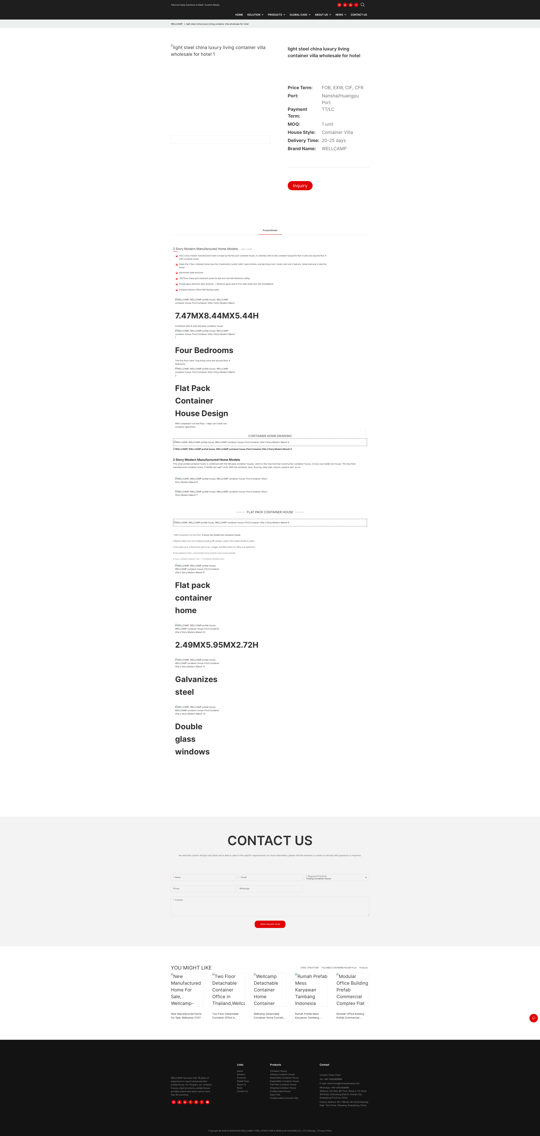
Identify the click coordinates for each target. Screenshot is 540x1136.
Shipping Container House (283, 1088)
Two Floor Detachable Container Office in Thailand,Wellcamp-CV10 (227, 1016)
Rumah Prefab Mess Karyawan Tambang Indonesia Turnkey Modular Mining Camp (311, 1016)
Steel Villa (275, 1094)
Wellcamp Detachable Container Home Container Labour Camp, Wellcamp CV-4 (270, 1016)
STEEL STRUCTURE (310, 967)
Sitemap (311, 1130)
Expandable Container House (284, 1081)
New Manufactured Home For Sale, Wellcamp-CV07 (186, 1015)
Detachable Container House (284, 1077)
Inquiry (300, 185)
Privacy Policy (325, 1130)
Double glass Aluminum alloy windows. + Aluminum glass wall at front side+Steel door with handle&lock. (226, 284)
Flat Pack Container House (283, 1084)
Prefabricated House (280, 1091)
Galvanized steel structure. (191, 272)
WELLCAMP (177, 24)
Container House (278, 1071)
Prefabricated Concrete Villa (284, 1098)
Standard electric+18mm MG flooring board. (199, 289)
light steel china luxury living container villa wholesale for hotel (217, 24)
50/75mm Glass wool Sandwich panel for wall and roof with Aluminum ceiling (214, 278)
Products (363, 967)
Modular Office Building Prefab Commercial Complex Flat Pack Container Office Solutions (352, 1016)
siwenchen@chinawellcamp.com (343, 1083)
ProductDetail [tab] (270, 230)
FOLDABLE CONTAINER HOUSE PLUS (339, 967)
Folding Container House (282, 1074)
